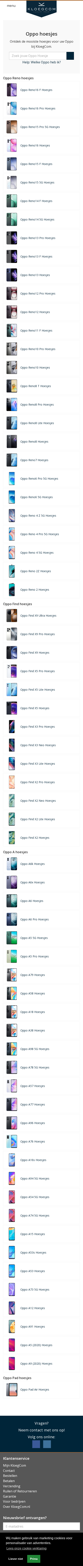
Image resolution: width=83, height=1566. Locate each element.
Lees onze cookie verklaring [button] (26, 1548)
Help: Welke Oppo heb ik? (41, 62)
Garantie (9, 1496)
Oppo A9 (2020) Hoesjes (36, 1363)
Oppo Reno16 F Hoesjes (36, 90)
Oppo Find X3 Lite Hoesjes (37, 763)
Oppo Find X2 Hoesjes (34, 838)
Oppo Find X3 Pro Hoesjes (37, 726)
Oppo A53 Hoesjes (32, 1271)
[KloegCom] (41, 9)
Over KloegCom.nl (16, 1506)
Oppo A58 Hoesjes (32, 993)
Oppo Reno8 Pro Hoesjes (37, 404)
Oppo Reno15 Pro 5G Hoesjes (40, 127)
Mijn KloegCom (14, 1465)
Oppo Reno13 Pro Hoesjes (37, 238)
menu (11, 5)
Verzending (11, 1486)
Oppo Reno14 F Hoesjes (36, 201)
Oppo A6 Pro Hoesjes (34, 919)
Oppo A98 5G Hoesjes (34, 1049)
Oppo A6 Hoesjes (31, 901)
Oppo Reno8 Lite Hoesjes (37, 423)
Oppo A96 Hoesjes (32, 1123)
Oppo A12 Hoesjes (32, 1308)
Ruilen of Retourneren (20, 1491)
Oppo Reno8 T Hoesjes (35, 386)
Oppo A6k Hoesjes (32, 864)
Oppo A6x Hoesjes (32, 882)
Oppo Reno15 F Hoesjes (36, 164)
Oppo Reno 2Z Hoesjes (35, 571)
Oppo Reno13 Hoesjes (35, 275)
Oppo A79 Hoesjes (32, 975)
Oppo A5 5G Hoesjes (34, 938)
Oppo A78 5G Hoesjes (34, 1067)
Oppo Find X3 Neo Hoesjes (38, 745)
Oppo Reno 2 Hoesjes (34, 589)
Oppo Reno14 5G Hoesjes (37, 219)
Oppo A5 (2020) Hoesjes (36, 1345)
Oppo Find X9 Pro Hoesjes (37, 634)
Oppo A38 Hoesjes (32, 1030)
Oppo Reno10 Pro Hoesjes (37, 349)
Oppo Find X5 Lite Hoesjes (37, 689)
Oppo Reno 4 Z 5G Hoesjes (38, 515)
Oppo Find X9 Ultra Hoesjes (38, 615)
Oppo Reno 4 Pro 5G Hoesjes (39, 534)
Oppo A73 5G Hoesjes (34, 1289)
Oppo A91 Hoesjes (32, 1326)
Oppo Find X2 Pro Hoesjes (37, 782)
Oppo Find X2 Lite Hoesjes (37, 819)
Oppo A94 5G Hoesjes (34, 1178)
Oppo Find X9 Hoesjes (34, 652)
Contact (9, 1470)
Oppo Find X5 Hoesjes (34, 708)
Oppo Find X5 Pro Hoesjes (37, 671)
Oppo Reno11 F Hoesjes (36, 330)
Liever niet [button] (15, 1558)
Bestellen (10, 1475)
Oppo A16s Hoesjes (33, 1160)
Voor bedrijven (14, 1501)
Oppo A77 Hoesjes (32, 1104)
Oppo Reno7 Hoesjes (34, 460)
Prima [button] (34, 1558)
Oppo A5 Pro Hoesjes (34, 956)
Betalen (9, 1481)
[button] (70, 6)
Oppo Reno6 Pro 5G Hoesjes (39, 478)
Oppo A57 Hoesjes (32, 1086)
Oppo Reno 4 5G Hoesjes (37, 552)
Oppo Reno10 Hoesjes (35, 367)
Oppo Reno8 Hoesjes (34, 441)
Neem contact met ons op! (41, 1430)
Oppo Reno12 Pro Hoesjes (37, 293)
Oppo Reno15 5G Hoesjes (37, 182)
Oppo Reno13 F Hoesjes (36, 256)
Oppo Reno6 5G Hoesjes (36, 497)
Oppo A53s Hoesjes (33, 1252)
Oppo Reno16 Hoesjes (35, 145)
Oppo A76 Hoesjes (32, 1141)
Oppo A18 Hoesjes (32, 1012)
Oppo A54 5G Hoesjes (34, 1197)
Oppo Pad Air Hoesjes (34, 1389)
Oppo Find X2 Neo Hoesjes (38, 801)
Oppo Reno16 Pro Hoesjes (37, 108)
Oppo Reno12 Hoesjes (35, 312)
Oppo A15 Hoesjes (32, 1234)
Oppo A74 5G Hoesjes (34, 1215)
